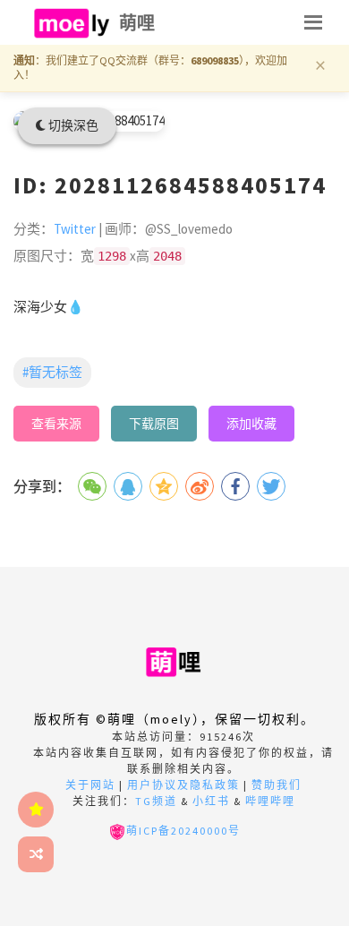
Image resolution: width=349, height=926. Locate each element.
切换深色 (72, 125)
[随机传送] (36, 854)
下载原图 (154, 424)
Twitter (75, 228)
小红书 (211, 801)
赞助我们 (276, 785)
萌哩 (137, 23)
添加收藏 (251, 424)
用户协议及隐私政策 (183, 785)
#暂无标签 (52, 372)
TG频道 (156, 801)
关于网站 (90, 785)
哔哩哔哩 (270, 801)
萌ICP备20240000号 (183, 830)
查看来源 (56, 424)
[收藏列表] (36, 809)
